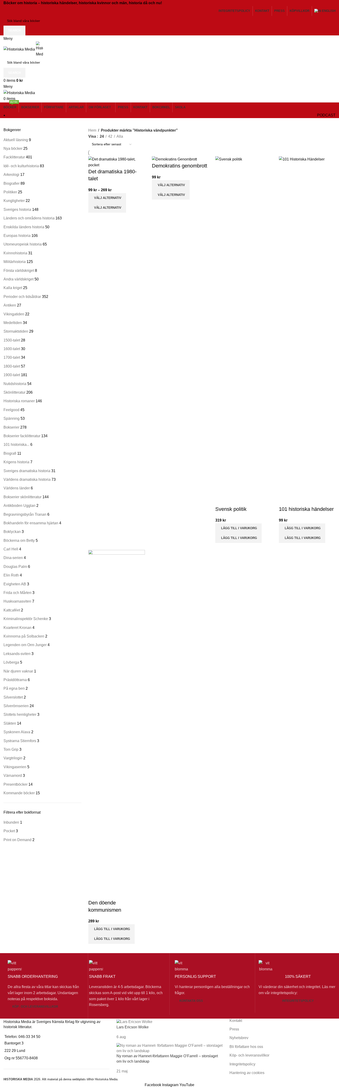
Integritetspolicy (298, 1001)
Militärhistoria (14, 262)
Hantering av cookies (246, 1073)
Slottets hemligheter (19, 714)
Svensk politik (231, 509)
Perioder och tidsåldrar (22, 297)
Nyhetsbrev (238, 1038)
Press (234, 1029)
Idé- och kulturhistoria (21, 166)
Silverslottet (13, 697)
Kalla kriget (12, 288)
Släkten (9, 723)
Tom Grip (10, 749)
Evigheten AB (14, 584)
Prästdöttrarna (15, 680)
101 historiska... (16, 445)
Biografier (11, 183)
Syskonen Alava (16, 732)
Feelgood (11, 410)
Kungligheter (14, 201)
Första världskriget (18, 271)
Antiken (9, 305)
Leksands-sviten (17, 654)
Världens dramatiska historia (27, 479)
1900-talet (11, 375)
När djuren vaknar (18, 671)
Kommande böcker (19, 793)
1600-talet (11, 349)
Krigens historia (16, 462)
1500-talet (11, 340)
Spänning (11, 418)
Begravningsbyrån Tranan (24, 514)
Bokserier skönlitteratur (22, 497)
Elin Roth (11, 575)
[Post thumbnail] (134, 1022)
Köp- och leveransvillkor (35, 1006)
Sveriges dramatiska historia (26, 471)
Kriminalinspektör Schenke (25, 619)
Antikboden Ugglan (19, 506)
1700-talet (11, 357)
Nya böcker (12, 148)
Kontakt (235, 1021)
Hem (92, 130)
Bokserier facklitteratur (21, 436)
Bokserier (11, 427)
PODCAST (326, 115)
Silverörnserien (16, 706)
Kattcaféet (11, 610)
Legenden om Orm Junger (25, 645)
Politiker (10, 192)
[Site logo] (19, 49)
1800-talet (11, 366)
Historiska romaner (19, 401)
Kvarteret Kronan (17, 628)
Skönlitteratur (14, 392)
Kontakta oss (191, 1001)
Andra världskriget (18, 279)
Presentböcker (15, 784)
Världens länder (16, 488)
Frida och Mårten (17, 593)
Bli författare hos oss (246, 1047)
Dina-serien (13, 558)
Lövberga (11, 662)
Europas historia (17, 236)
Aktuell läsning (15, 140)
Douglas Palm (15, 567)
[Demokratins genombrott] (174, 159)
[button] (238, 528)
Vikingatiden (13, 314)
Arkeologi (11, 175)
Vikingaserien (14, 767)
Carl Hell (10, 549)
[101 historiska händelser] (307, 331)
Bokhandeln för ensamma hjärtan (30, 523)
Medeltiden (12, 323)
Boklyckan (12, 532)
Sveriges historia (17, 209)
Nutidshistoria (14, 384)
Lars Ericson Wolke (132, 1027)
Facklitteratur (14, 157)
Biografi (9, 453)
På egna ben (14, 688)
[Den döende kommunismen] (116, 724)
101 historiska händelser (306, 509)
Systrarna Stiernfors (19, 741)
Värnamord (12, 776)
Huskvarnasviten (17, 601)
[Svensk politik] (243, 331)
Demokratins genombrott (179, 166)
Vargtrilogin (12, 758)
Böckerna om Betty (19, 540)
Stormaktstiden (15, 331)
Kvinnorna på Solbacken (23, 636)
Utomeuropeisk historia (22, 244)
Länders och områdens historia (29, 218)
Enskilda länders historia (23, 227)
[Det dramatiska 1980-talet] (116, 162)
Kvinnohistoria (15, 253)
